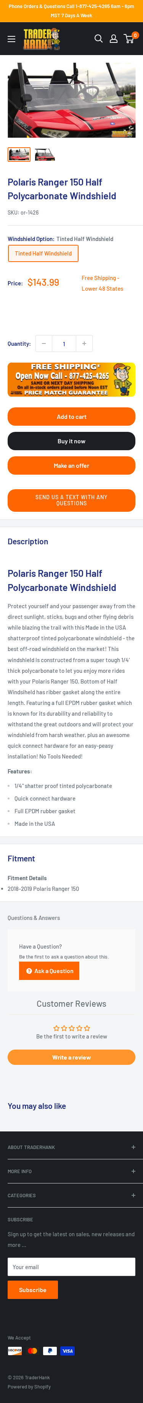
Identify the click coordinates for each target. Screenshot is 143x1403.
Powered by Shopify (29, 1386)
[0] (129, 38)
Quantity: (19, 343)
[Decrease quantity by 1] (44, 343)
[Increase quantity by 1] (84, 343)
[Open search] (99, 38)
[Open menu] (11, 39)
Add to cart (72, 416)
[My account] (113, 38)
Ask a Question (53, 970)
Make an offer (71, 465)
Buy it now (71, 440)
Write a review (71, 1057)
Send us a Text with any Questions (71, 500)
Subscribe (33, 1289)
